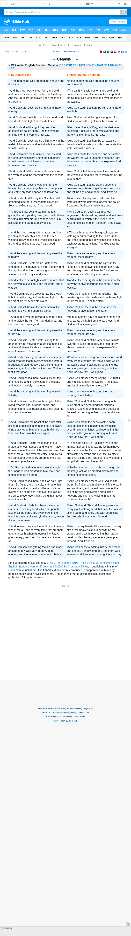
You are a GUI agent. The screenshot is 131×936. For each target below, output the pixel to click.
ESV (75, 65)
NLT (118, 65)
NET (106, 65)
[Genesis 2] (126, 428)
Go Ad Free (6, 929)
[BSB (62, 65)
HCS (82, 65)
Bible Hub (65, 586)
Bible (6, 52)
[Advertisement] (65, 655)
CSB (69, 65)
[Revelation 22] (4, 428)
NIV (112, 65)
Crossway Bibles (78, 566)
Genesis (13, 52)
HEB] (12, 68)
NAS (100, 65)
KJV (88, 65)
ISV (94, 65)
